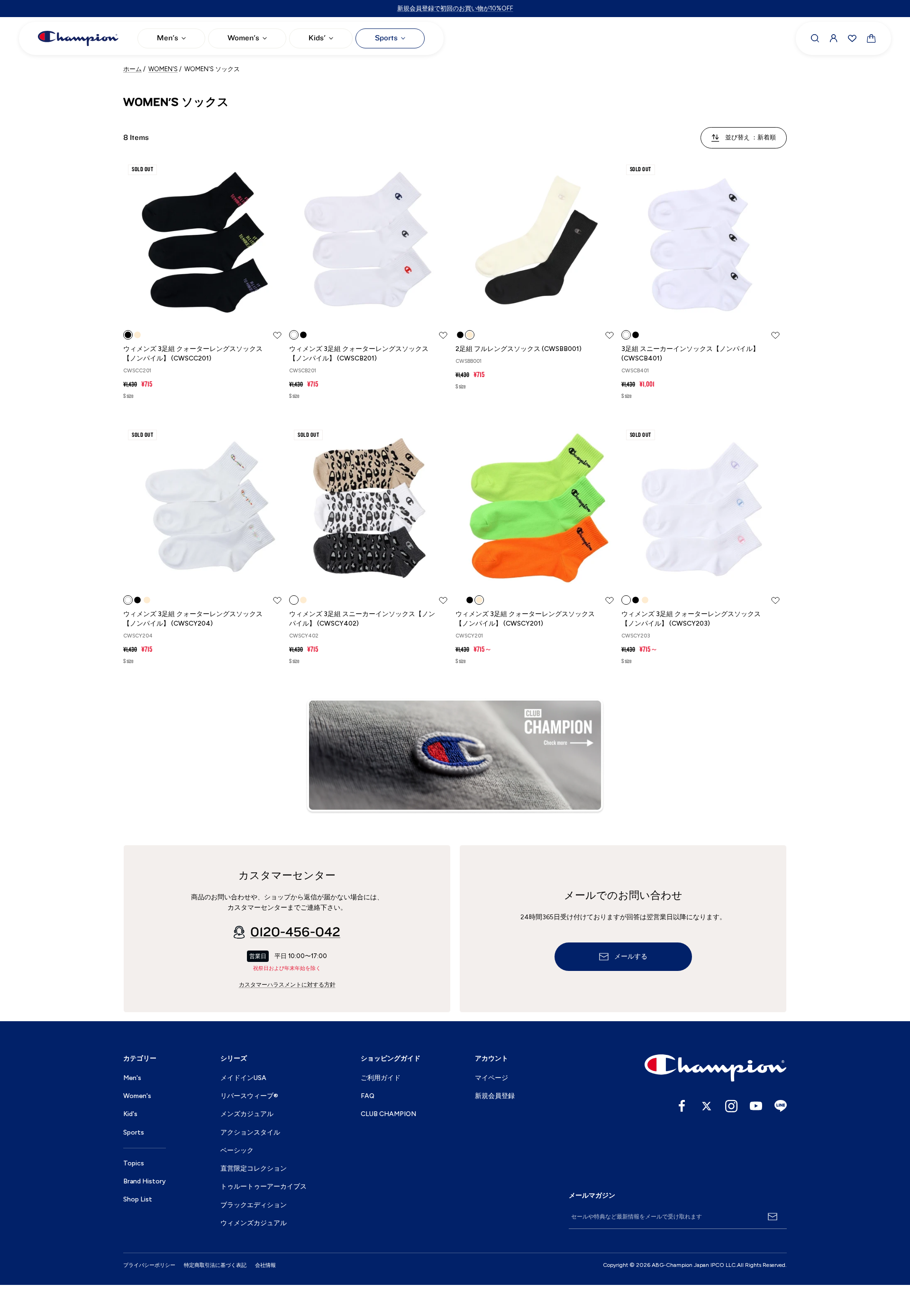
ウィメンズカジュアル (253, 1223)
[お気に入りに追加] (277, 335)
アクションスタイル (250, 1132)
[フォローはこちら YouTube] (756, 1106)
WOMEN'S (163, 69)
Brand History (144, 1181)
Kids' (317, 38)
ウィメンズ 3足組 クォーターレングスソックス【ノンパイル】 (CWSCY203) (691, 619)
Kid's (130, 1114)
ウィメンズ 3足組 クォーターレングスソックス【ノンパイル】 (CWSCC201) (193, 353)
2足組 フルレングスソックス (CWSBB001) (518, 349)
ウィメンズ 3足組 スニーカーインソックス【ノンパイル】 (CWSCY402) (362, 619)
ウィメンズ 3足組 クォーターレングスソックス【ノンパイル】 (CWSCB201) (358, 353)
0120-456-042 (295, 932)
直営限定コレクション (253, 1168)
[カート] (871, 38)
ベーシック (237, 1150)
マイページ (491, 1078)
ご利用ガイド (380, 1078)
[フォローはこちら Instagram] (731, 1106)
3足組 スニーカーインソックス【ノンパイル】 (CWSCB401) (690, 353)
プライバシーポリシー (149, 1265)
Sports (386, 38)
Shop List (137, 1199)
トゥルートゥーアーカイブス (263, 1186)
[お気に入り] (852, 38)
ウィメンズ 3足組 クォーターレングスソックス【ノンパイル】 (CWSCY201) (525, 619)
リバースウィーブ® (249, 1096)
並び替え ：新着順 (750, 137)
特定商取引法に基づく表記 (215, 1265)
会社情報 (265, 1265)
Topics (133, 1163)
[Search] (815, 38)
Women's (243, 38)
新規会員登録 (495, 1096)
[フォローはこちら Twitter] (707, 1106)
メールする (630, 956)
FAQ (367, 1096)
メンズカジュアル (246, 1114)
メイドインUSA (243, 1078)
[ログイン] (833, 38)
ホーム (132, 69)
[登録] (772, 1216)
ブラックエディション (253, 1205)
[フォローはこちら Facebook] (682, 1106)
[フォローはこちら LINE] (780, 1106)
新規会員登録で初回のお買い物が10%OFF (455, 8)
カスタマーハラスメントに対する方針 (287, 984)
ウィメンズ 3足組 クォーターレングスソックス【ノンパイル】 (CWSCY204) (193, 619)
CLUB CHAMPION (388, 1114)
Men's (167, 38)
